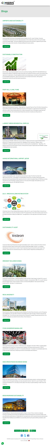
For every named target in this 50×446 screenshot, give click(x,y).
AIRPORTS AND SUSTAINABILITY (13, 20)
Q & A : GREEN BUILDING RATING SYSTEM (15, 193)
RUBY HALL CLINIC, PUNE (11, 89)
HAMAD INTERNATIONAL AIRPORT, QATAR (16, 158)
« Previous (17, 431)
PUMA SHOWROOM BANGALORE (12, 328)
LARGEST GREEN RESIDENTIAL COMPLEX (16, 123)
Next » (34, 431)
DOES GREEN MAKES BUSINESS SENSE (15, 362)
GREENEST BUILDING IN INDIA (12, 261)
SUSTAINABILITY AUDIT (10, 227)
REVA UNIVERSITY (8, 294)
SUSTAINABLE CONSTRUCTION (12, 54)
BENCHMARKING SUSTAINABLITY (13, 395)
